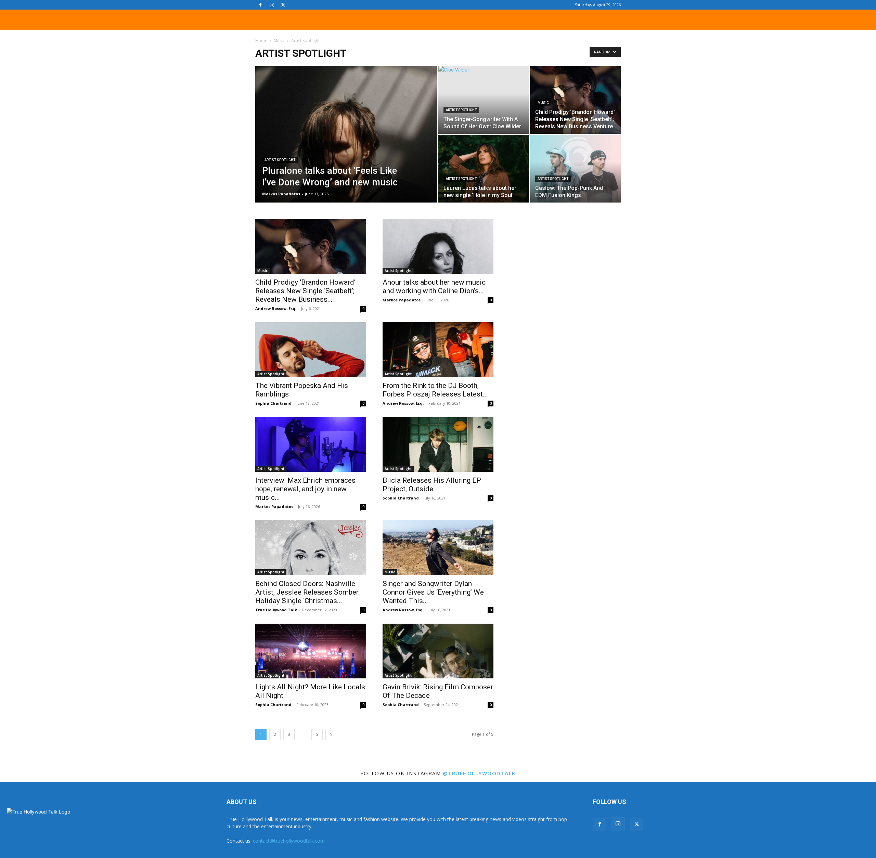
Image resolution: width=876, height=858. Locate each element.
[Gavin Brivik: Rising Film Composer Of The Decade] (438, 651)
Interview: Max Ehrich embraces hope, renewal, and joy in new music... (305, 489)
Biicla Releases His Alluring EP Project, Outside (432, 484)
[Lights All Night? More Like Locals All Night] (310, 651)
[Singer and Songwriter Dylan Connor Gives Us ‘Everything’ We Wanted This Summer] (438, 547)
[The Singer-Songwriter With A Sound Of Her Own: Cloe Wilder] (483, 100)
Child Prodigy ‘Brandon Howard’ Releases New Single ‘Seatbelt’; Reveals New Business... (305, 290)
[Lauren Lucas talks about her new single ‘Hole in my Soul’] (483, 169)
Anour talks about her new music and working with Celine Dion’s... (434, 286)
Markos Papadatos (281, 193)
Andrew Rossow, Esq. (275, 308)
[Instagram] (272, 5)
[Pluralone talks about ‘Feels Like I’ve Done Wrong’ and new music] (346, 145)
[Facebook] (260, 5)
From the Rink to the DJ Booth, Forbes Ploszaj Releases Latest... (435, 389)
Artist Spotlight (280, 160)
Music (279, 40)
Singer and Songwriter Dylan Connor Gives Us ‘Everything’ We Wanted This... (433, 592)
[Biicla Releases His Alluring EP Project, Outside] (438, 444)
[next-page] (331, 734)
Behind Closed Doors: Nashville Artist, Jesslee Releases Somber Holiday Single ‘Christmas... (307, 592)
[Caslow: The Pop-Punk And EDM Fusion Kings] (575, 169)
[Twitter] (283, 5)
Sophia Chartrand (273, 403)
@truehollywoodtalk (479, 773)
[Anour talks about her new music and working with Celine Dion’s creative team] (438, 246)
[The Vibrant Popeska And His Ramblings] (310, 349)
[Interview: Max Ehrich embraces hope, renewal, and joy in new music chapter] (310, 444)
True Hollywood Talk (276, 609)
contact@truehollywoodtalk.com (289, 840)
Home (261, 40)
